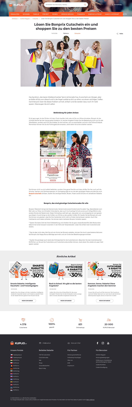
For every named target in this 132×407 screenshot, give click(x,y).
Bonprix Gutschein (35, 193)
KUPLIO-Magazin (25, 18)
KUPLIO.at (15, 18)
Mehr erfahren (27, 300)
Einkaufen (35, 18)
